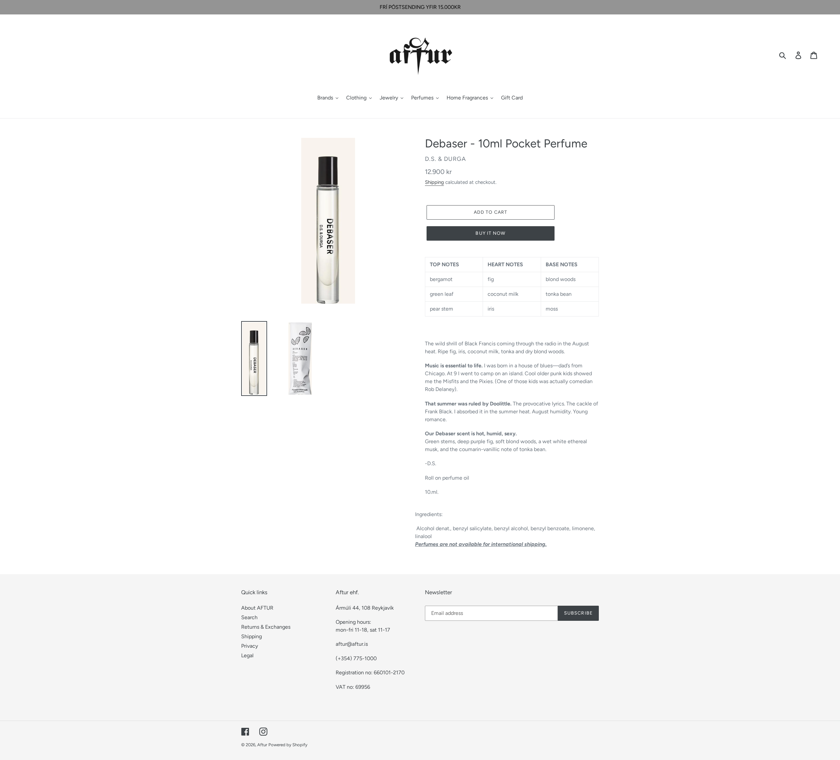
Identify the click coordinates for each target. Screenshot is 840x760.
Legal (247, 655)
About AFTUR (257, 608)
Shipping (434, 182)
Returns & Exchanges (265, 627)
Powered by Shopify (287, 744)
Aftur (262, 744)
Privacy (249, 646)
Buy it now (490, 233)
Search (249, 617)
